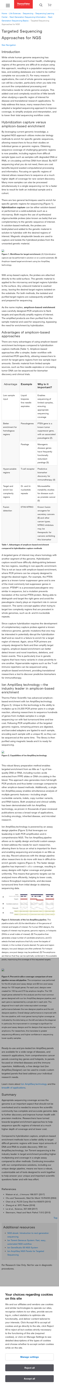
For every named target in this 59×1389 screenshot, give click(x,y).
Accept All (29, 1378)
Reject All (29, 1367)
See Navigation (9, 45)
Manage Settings (29, 1356)
